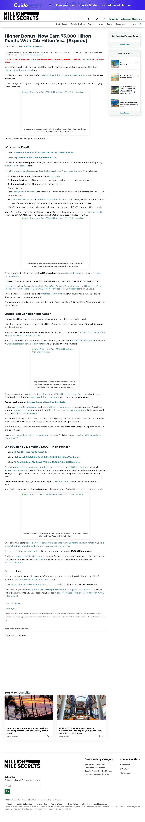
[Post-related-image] (29, 707)
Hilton (87, 286)
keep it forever (73, 273)
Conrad (27, 286)
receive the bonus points (16, 470)
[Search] (141, 24)
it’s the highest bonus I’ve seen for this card (61, 171)
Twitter (125, 769)
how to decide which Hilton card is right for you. (34, 435)
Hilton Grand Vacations (18, 289)
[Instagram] (105, 19)
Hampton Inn (77, 286)
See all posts (124, 113)
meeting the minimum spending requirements (64, 75)
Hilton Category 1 (64, 481)
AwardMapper (16, 562)
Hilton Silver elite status (24, 192)
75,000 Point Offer (43, 152)
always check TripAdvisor (28, 556)
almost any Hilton (22, 410)
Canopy (34, 286)
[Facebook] (89, 19)
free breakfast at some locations (51, 199)
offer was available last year (22, 171)
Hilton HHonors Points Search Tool (31, 452)
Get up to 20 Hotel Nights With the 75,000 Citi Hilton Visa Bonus (47, 457)
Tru (62, 289)
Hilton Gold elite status (24, 199)
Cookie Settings (100, 804)
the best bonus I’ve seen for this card (28, 584)
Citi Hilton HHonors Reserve (60, 407)
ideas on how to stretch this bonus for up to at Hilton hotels (60, 543)
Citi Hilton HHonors (17, 166)
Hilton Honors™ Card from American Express (63, 394)
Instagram (126, 773)
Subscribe (113, 19)
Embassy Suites (63, 286)
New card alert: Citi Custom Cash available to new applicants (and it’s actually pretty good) (28, 730)
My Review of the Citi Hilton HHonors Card (35, 157)
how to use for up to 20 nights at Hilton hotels (58, 590)
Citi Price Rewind (50, 294)
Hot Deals (86, 59)
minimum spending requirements (69, 410)
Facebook (126, 765)
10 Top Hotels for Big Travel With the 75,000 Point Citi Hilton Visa (47, 462)
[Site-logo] (21, 16)
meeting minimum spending (44, 397)
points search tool (33, 551)
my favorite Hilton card (25, 407)
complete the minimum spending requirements (37, 467)
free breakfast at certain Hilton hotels (26, 344)
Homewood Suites (51, 289)
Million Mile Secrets (34, 47)
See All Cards (124, 44)
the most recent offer (93, 212)
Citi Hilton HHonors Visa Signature (31, 579)
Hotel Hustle (39, 559)
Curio (41, 286)
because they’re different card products (46, 402)
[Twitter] (97, 19)
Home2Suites (36, 289)
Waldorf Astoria (75, 289)
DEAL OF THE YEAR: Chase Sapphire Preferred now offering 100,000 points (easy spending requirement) (80, 730)
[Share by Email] (19, 603)
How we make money (34, 55)
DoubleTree (50, 286)
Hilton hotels (53, 176)
